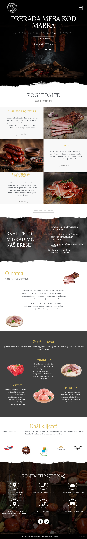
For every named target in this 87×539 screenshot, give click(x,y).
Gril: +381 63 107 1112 (43, 511)
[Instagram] (46, 521)
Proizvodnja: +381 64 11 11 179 (43, 493)
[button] (81, 8)
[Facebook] (40, 521)
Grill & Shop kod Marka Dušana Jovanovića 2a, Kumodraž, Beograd (14, 513)
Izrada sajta (82, 536)
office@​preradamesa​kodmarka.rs (72, 493)
